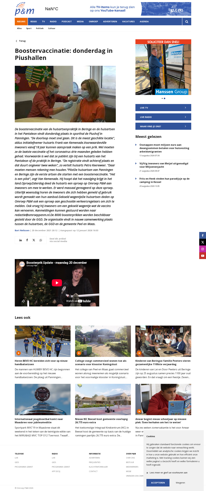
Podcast (67, 21)
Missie (128, 471)
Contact (93, 471)
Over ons (130, 458)
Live (16, 458)
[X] (202, 242)
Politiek (40, 28)
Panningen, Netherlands (59, 9)
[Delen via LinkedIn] (20, 240)
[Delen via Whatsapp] (40, 240)
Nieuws (21, 21)
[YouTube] (202, 255)
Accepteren (158, 482)
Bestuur (130, 462)
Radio (53, 21)
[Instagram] (202, 249)
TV (43, 21)
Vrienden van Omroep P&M (138, 476)
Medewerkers (132, 467)
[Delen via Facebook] (27, 240)
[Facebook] (202, 235)
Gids (17, 462)
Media (80, 21)
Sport (29, 28)
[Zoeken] (186, 21)
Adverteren (110, 21)
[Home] (27, 9)
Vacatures (128, 21)
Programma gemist (24, 467)
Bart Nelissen (22, 230)
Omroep (93, 21)
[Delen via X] (33, 240)
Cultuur (51, 28)
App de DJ (56, 471)
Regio (33, 21)
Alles (19, 28)
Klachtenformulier (98, 467)
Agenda (144, 21)
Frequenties (94, 462)
